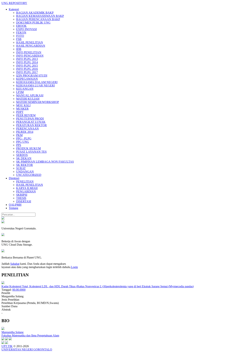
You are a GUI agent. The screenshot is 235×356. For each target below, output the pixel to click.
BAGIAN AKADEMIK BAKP (35, 12)
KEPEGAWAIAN (27, 78)
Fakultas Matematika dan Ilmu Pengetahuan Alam (30, 335)
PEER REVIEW (26, 115)
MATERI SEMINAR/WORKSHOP (37, 102)
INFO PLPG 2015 (27, 65)
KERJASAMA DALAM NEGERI (36, 82)
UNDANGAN (25, 171)
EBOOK (21, 25)
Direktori (14, 178)
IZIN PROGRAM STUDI (31, 75)
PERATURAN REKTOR (31, 125)
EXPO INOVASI (26, 29)
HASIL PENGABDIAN (30, 45)
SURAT (21, 168)
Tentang (13, 208)
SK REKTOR (24, 165)
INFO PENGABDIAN (30, 55)
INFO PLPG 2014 (27, 62)
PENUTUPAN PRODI (30, 118)
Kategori (14, 9)
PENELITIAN (25, 181)
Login (74, 267)
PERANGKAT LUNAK (31, 121)
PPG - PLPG (23, 138)
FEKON (21, 32)
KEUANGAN (24, 88)
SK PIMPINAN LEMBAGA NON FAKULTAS (45, 161)
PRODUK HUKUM (28, 148)
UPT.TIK (7, 346)
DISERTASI (23, 201)
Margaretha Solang (12, 332)
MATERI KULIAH (27, 98)
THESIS (21, 198)
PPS (18, 145)
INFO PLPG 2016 (27, 68)
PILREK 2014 (24, 131)
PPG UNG (22, 141)
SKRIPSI (21, 194)
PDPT (20, 112)
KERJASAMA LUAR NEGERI (35, 85)
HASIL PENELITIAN (29, 42)
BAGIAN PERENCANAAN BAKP (38, 19)
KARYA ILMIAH (27, 188)
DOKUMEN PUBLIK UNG (33, 22)
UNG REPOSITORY (14, 3)
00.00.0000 (19, 289)
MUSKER (22, 108)
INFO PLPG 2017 (27, 72)
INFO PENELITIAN (28, 52)
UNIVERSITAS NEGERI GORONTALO (26, 349)
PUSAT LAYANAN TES (31, 151)
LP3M (20, 92)
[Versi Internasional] (2, 218)
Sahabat (14, 263)
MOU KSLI (23, 105)
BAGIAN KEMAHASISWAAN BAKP (40, 15)
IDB (18, 49)
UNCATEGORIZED (28, 174)
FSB (18, 39)
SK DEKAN (23, 158)
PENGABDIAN (26, 191)
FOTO (20, 35)
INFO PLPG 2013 (27, 59)
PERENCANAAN (27, 128)
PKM (19, 135)
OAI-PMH (15, 204)
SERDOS (22, 155)
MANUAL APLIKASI (29, 95)
